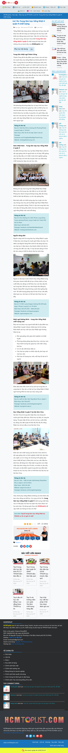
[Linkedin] (34, 736)
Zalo (19, 637)
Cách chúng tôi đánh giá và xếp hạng (17, 677)
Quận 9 (17, 542)
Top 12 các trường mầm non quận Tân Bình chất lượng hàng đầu (31, 603)
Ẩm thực (8, 7)
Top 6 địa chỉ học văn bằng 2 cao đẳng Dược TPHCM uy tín (17, 603)
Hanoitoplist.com (8, 732)
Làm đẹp (47, 11)
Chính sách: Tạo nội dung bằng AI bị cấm (18, 680)
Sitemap (47, 742)
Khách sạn (37, 7)
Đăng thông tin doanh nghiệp (15, 671)
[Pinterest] (40, 736)
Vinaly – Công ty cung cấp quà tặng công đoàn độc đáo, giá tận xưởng (62, 61)
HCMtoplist (7, 15)
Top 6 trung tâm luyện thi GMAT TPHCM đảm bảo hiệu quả (31, 571)
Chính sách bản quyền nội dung (15, 674)
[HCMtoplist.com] (10, 2)
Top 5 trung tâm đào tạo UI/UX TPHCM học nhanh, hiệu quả (44, 572)
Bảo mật (61, 742)
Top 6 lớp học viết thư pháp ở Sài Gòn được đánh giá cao (44, 602)
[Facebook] (27, 736)
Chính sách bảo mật (11, 665)
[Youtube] (37, 736)
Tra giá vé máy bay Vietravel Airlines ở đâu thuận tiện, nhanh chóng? (61, 39)
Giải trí (22, 11)
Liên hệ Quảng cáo (18, 644)
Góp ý (7, 660)
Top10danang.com (19, 732)
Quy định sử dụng (11, 663)
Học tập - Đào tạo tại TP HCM (22, 15)
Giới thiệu (8, 654)
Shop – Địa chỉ (50, 7)
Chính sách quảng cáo (12, 668)
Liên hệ (7, 657)
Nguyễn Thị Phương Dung (23, 642)
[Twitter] (30, 736)
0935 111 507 (13, 637)
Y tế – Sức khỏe (34, 11)
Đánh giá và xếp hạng (57, 745)
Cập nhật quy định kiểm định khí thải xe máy (61, 50)
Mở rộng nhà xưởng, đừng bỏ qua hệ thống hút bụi (62, 27)
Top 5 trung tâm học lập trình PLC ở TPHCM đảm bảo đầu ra (17, 571)
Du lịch (27, 7)
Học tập (63, 7)
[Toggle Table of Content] (31, 49)
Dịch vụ (17, 7)
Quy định (54, 742)
